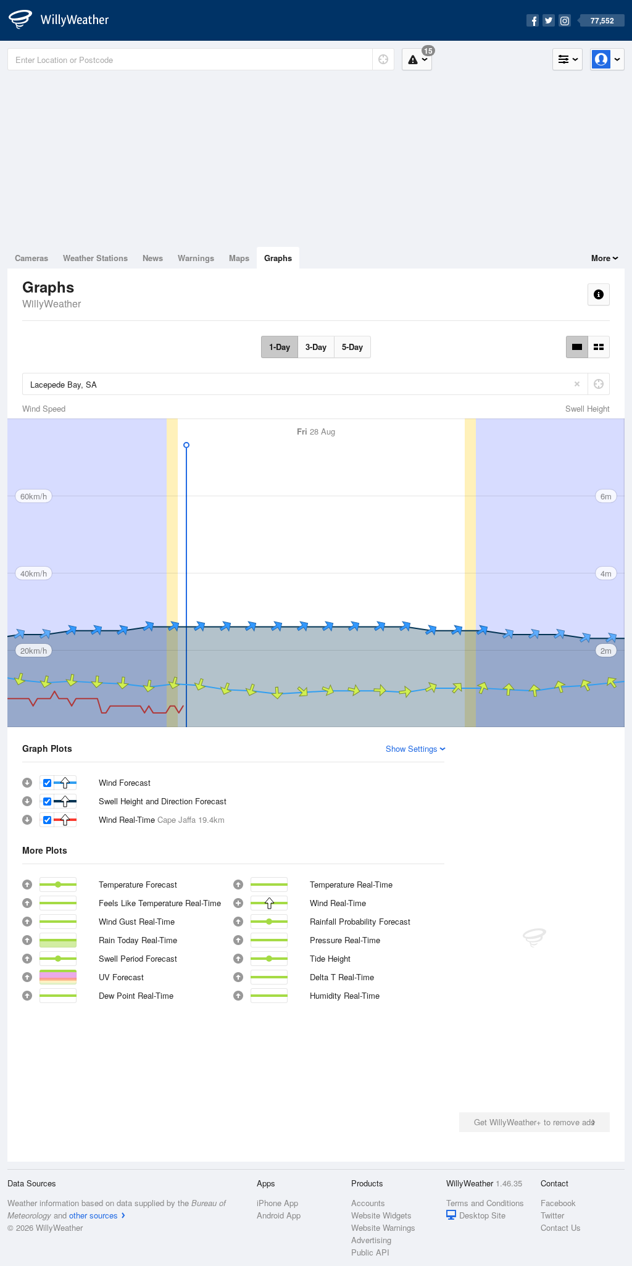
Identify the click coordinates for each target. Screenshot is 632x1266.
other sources (93, 1215)
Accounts (368, 1203)
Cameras (31, 258)
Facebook (558, 1203)
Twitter (552, 1215)
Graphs (278, 258)
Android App (279, 1215)
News (153, 258)
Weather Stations (95, 258)
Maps (239, 258)
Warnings (196, 258)
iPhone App (277, 1203)
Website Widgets (381, 1215)
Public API (370, 1252)
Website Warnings (383, 1227)
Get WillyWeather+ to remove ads (534, 1122)
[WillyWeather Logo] (65, 20)
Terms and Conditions (485, 1203)
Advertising (371, 1240)
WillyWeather (51, 303)
